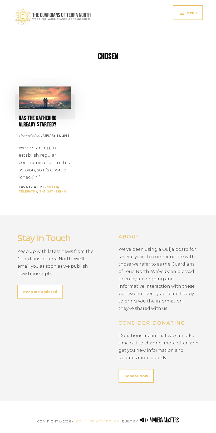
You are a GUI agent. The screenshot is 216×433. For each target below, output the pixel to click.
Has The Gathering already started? (38, 121)
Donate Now (136, 375)
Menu (191, 12)
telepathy (28, 191)
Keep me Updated (40, 291)
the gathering (52, 191)
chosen (51, 187)
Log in (80, 421)
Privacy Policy (104, 421)
